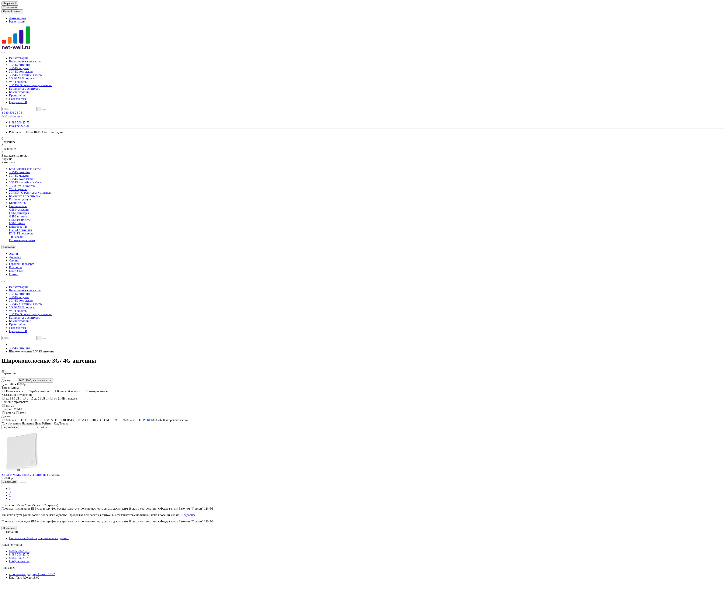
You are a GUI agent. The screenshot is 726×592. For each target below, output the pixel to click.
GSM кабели (17, 223)
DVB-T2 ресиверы (21, 233)
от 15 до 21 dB (37, 398)
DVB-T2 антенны (20, 230)
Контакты (15, 267)
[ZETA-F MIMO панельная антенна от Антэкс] (22, 471)
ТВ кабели (16, 236)
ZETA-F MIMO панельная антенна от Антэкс (31, 474)
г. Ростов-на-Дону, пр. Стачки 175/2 (32, 574)
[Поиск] (44, 109)
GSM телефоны (19, 209)
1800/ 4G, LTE (74, 420)
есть (10, 412)
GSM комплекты (20, 219)
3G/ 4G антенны (19, 64)
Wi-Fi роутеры (18, 81)
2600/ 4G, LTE (134, 420)
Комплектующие (20, 92)
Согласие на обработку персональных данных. (39, 538)
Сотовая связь (18, 98)
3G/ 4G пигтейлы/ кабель (25, 75)
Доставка (15, 257)
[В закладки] (20, 482)
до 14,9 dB (13, 398)
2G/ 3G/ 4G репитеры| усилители (30, 85)
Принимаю (9, 528)
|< (10, 488)
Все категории (18, 58)
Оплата (14, 260)
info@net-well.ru (19, 125)
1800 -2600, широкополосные (35, 380)
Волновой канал (68, 391)
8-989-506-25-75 (12, 112)
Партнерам (16, 270)
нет (9, 405)
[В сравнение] (24, 482)
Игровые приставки (22, 240)
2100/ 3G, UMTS (103, 420)
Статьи (13, 274)
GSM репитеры (19, 213)
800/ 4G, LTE (16, 420)
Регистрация (17, 21)
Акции (13, 253)
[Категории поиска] (3, 52)
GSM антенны (18, 216)
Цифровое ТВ (18, 102)
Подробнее (188, 515)
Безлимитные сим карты (25, 61)
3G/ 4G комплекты (21, 71)
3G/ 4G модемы (19, 68)
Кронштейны (17, 95)
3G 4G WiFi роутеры (22, 78)
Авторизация (17, 18)
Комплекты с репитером (24, 88)
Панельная (14, 391)
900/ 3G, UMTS (44, 420)
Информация (10, 531)
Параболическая (40, 391)
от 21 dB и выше (65, 398)
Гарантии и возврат (21, 263)
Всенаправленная (97, 391)
